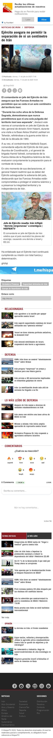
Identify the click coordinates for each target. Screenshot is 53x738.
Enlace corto (7, 293)
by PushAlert (8, 22)
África (4, 709)
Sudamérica (6, 721)
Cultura (22, 715)
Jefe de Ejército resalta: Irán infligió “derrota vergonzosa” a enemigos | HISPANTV (23, 226)
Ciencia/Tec (24, 707)
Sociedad (23, 701)
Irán (3, 701)
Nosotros (40, 704)
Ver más (5, 617)
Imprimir (10, 85)
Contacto (41, 707)
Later (28, 19)
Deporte (22, 709)
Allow (44, 19)
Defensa (29, 27)
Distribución (42, 701)
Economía (23, 704)
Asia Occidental (8, 704)
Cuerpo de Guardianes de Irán (15, 288)
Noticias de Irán (10, 27)
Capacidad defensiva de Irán (35, 283)
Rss (38, 712)
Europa (4, 712)
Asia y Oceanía (7, 707)
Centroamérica (7, 724)
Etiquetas (6, 280)
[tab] (13, 536)
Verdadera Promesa (10, 283)
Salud (21, 712)
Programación (43, 709)
